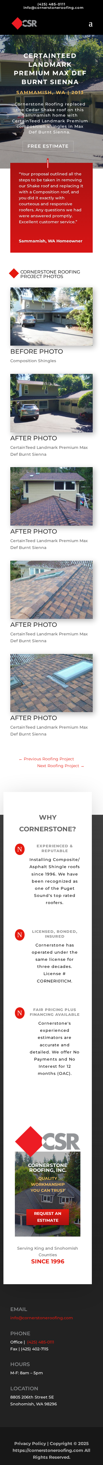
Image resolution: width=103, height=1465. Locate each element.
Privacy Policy (30, 1443)
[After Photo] (51, 432)
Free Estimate (48, 146)
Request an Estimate (47, 1217)
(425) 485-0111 (51, 4)
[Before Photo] (51, 345)
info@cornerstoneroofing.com (41, 1317)
